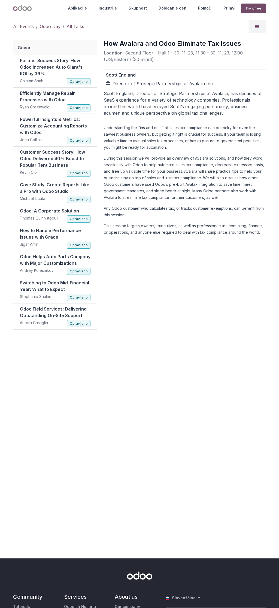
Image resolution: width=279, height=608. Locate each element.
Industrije (108, 8)
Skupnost (138, 8)
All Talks (75, 26)
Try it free (253, 8)
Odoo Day (50, 26)
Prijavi (229, 8)
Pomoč (204, 8)
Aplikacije (77, 8)
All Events (23, 26)
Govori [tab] (25, 47)
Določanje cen (172, 8)
